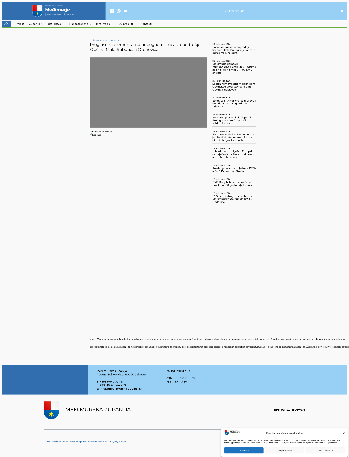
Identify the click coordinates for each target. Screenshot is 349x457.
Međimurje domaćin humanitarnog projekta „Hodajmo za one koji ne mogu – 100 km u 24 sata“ (234, 68)
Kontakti (146, 23)
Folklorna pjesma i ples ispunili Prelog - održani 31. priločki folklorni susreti (231, 120)
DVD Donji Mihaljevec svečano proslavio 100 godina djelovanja (232, 184)
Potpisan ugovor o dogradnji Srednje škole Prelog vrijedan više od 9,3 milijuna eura (233, 50)
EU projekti (126, 23)
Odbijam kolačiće (284, 450)
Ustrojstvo (54, 23)
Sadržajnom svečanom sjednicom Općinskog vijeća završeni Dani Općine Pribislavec (233, 86)
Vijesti (20, 23)
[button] (343, 433)
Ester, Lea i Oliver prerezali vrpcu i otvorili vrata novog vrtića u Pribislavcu (234, 103)
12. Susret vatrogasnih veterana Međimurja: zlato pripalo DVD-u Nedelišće (232, 199)
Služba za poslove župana (103, 40)
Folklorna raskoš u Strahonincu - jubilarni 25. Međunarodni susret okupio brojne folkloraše (233, 137)
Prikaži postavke (325, 450)
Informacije (103, 23)
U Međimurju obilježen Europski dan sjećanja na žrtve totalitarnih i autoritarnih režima (233, 154)
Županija (34, 23)
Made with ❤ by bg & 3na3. (112, 441)
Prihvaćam (244, 450)
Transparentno (78, 23)
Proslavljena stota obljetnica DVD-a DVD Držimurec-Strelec (234, 170)
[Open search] (342, 11)
